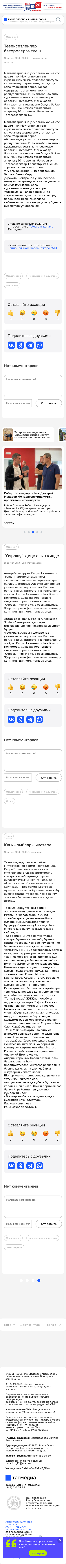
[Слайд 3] (33, 532)
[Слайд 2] (29, 532)
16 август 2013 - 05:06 (16, 58)
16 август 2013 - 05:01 (15, 852)
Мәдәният (11, 546)
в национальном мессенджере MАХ (32, 246)
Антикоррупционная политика (19, 1523)
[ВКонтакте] (11, 345)
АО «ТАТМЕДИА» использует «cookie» (19, 1528)
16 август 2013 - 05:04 (16, 563)
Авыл (9, 836)
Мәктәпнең (12, 285)
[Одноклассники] (20, 345)
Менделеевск (13, 275)
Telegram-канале (41, 226)
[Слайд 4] (37, 532)
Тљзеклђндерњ (14, 1247)
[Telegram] (30, 345)
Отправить (48, 403)
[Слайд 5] (41, 532)
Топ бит (9, 1324)
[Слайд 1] (24, 532)
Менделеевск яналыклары (42, 275)
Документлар (30, 1324)
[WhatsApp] (39, 345)
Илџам (9, 801)
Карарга (38, 1553)
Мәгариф (11, 36)
